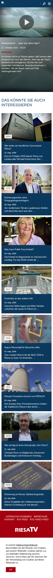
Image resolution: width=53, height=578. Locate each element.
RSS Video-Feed (39, 519)
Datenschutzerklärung (26, 545)
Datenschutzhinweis (19, 516)
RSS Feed (22, 519)
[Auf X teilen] (10, 82)
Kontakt (9, 519)
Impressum (40, 516)
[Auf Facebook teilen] (4, 82)
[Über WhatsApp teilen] (17, 82)
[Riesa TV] (2, 3)
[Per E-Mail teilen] (23, 82)
